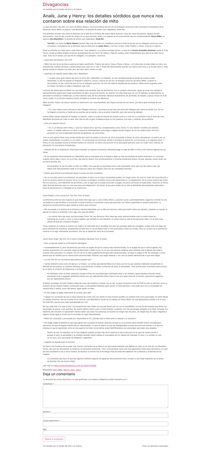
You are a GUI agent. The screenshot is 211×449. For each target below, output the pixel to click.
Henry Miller (57, 370)
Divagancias (55, 4)
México (66, 370)
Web (44, 429)
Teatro (78, 370)
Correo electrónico (51, 420)
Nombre (47, 412)
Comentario (48, 384)
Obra (72, 370)
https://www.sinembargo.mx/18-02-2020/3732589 (75, 365)
